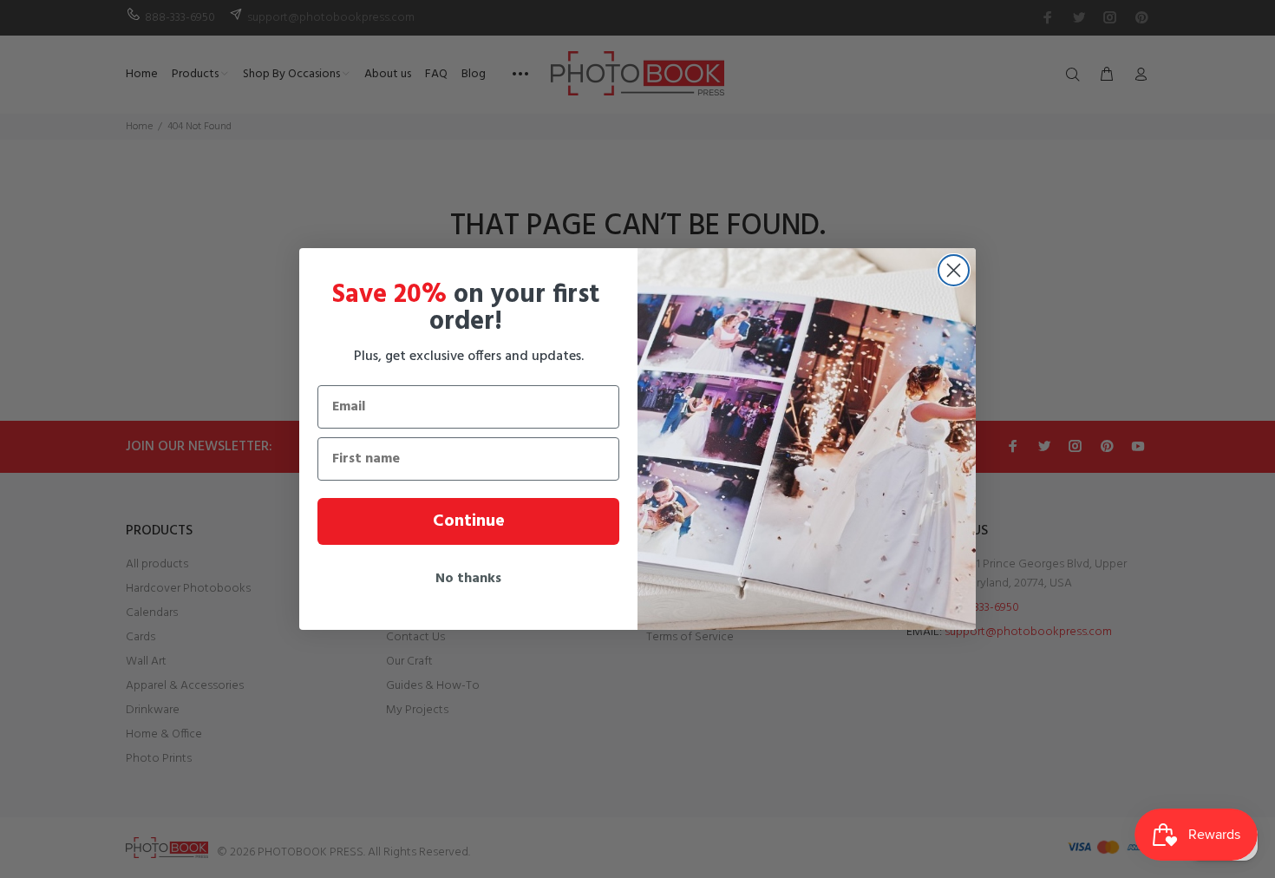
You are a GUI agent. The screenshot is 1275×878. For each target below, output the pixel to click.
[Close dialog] (953, 270)
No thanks (468, 578)
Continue (469, 521)
